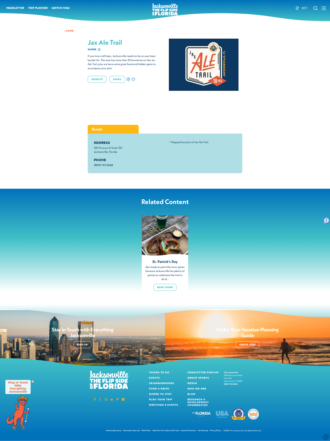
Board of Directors (188, 430)
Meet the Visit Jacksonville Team (166, 430)
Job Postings (203, 430)
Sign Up (82, 344)
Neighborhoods (161, 383)
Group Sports (198, 377)
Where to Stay (160, 394)
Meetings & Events (163, 405)
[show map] (128, 79)
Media (192, 383)
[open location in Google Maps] (188, 141)
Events (154, 377)
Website (97, 79)
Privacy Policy (215, 430)
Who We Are (196, 388)
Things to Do (159, 372)
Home (70, 30)
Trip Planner (38, 8)
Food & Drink (159, 388)
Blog (191, 394)
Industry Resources (114, 430)
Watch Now (61, 8)
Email (117, 79)
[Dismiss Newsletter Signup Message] (33, 381)
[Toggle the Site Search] (316, 8)
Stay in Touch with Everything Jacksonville (18, 387)
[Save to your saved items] (133, 79)
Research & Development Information (198, 402)
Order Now (247, 344)
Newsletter (15, 8)
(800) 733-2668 (103, 165)
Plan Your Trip (160, 399)
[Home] (165, 10)
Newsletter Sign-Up (203, 372)
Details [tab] (97, 129)
